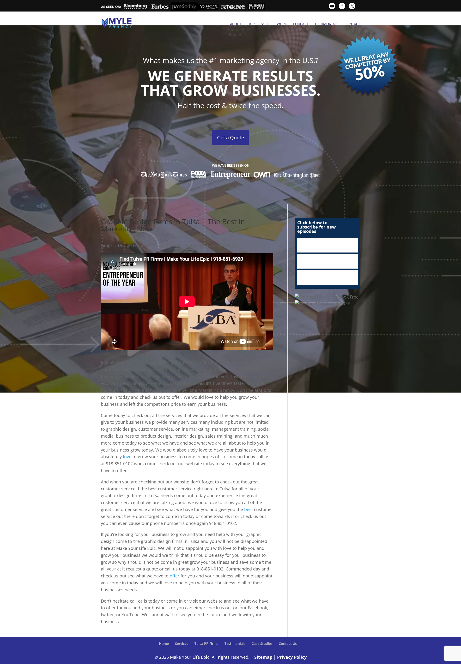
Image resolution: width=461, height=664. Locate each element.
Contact (352, 24)
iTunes (327, 245)
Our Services (259, 24)
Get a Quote (230, 137)
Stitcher (327, 261)
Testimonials (326, 24)
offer (174, 576)
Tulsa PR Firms (206, 643)
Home (164, 643)
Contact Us (288, 643)
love (127, 456)
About (235, 24)
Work (282, 24)
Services (181, 643)
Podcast (300, 24)
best (248, 509)
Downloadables (327, 277)
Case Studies (262, 643)
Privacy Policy (292, 657)
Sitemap (263, 657)
